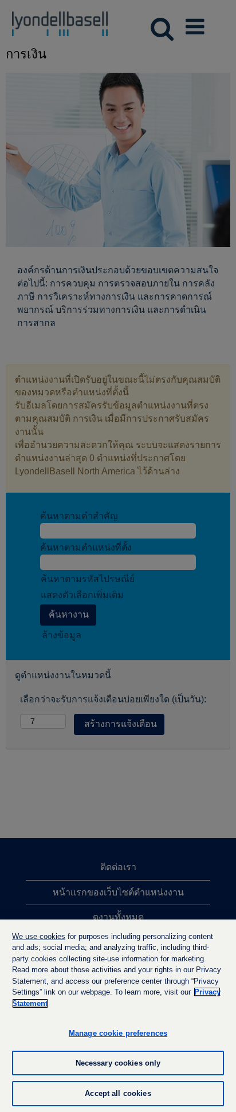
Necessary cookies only (118, 1063)
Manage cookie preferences (118, 1033)
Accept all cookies (118, 1093)
